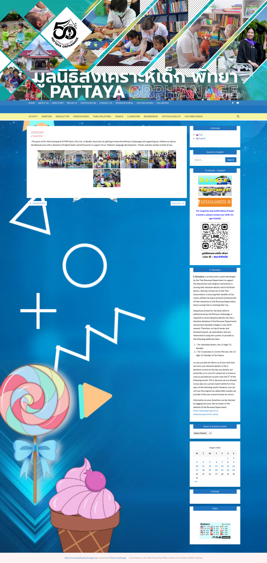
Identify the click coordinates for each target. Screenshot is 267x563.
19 (210, 470)
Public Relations (102, 116)
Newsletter (62, 116)
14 (222, 466)
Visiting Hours (145, 103)
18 (203, 470)
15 (228, 466)
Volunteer (162, 103)
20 (216, 470)
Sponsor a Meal (124, 103)
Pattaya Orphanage (118, 558)
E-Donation (134, 116)
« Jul (195, 481)
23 (233, 470)
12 (210, 466)
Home (32, 103)
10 (197, 466)
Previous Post (39, 203)
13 (216, 466)
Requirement (151, 116)
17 (197, 470)
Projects (72, 103)
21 (222, 470)
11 (203, 466)
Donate (119, 116)
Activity (33, 116)
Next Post (176, 203)
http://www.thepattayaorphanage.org (81, 558)
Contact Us (105, 103)
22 (228, 470)
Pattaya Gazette (171, 116)
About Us (43, 103)
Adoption (47, 116)
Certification (88, 103)
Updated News (81, 116)
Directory (58, 103)
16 (233, 466)
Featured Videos (194, 116)
